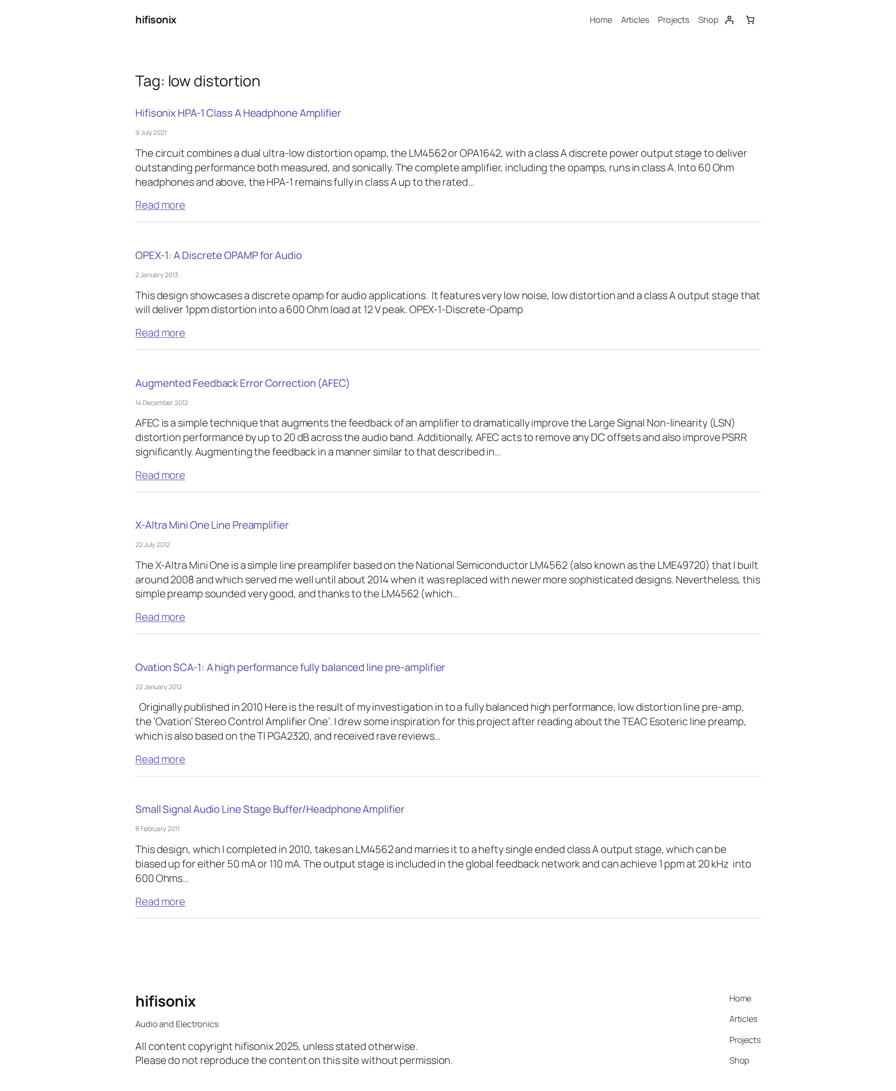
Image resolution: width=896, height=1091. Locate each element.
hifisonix (155, 20)
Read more (160, 205)
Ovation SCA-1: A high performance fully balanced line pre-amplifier (290, 667)
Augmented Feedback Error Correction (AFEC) (242, 383)
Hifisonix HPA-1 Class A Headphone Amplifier (238, 113)
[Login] (729, 19)
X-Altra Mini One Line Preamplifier (212, 525)
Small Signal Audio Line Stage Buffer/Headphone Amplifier (269, 809)
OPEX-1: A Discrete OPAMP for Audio (218, 255)
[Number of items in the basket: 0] (750, 19)
